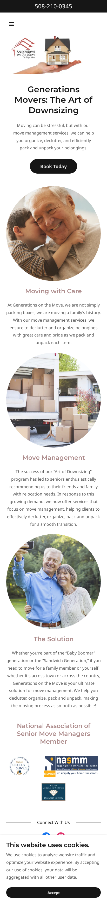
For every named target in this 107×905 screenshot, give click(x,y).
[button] (17, 24)
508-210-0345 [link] (53, 6)
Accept (54, 892)
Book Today (53, 166)
